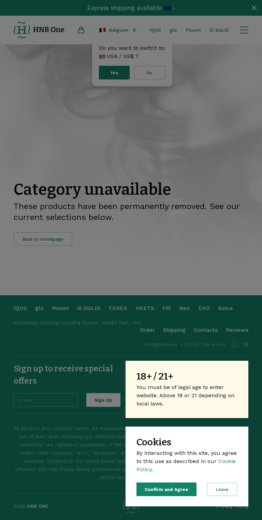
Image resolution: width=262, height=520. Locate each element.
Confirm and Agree (166, 489)
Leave (222, 489)
